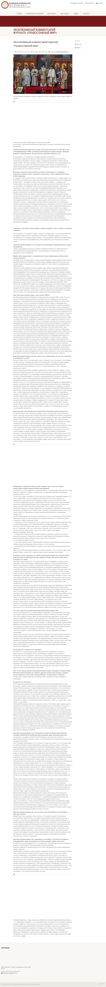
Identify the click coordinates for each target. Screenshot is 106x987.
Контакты (86, 14)
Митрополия (51, 14)
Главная (19, 14)
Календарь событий (77, 3)
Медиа (76, 14)
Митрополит (65, 14)
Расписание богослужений (34, 14)
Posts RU (58, 51)
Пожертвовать (89, 3)
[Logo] (17, 5)
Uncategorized (64, 51)
